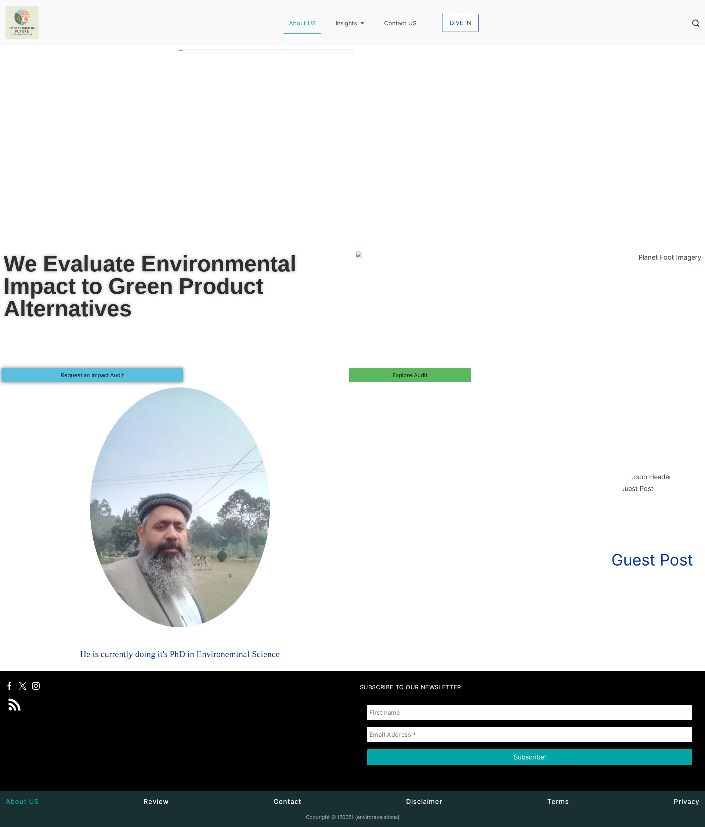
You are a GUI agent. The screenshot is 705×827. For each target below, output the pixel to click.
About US (302, 23)
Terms (558, 801)
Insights (346, 23)
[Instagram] (36, 686)
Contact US (400, 23)
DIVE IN (460, 22)
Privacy (686, 801)
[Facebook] (9, 686)
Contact (287, 801)
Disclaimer (424, 801)
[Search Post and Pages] (695, 23)
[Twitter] (22, 686)
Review (156, 801)
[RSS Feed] (15, 699)
